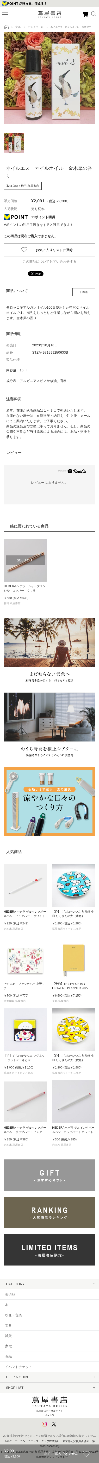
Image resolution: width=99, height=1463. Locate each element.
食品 (8, 1356)
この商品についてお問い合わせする (49, 261)
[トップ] (6, 27)
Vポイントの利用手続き (22, 225)
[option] (49, 78)
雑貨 (8, 1336)
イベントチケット (18, 1367)
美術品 (10, 1294)
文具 (8, 1325)
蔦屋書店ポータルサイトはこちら (49, 1413)
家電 (8, 1346)
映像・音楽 (13, 1315)
